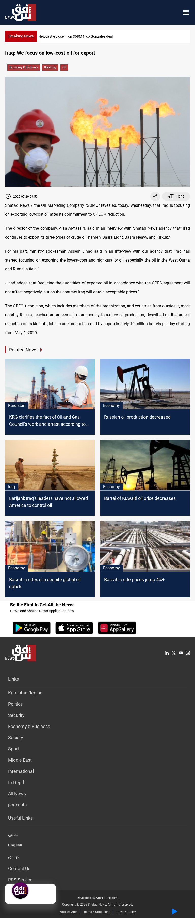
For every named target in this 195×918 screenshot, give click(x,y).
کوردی (13, 857)
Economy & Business (23, 67)
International (21, 771)
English (15, 846)
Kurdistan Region (25, 692)
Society (15, 737)
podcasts (17, 804)
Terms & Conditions (97, 912)
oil (64, 67)
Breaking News (21, 36)
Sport (13, 748)
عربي (13, 835)
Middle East (20, 760)
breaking (50, 67)
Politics (15, 704)
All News (17, 793)
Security (16, 715)
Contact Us (19, 868)
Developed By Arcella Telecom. (97, 898)
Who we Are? (68, 912)
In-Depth (16, 782)
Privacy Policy (126, 912)
